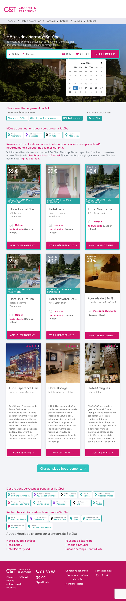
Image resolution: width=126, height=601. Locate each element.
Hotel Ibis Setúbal (22, 209)
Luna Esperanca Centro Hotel (30, 388)
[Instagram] (97, 575)
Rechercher (105, 54)
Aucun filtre (95, 118)
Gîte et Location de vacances (45, 118)
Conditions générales (76, 570)
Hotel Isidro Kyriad (18, 549)
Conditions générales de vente (78, 577)
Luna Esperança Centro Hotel (84, 549)
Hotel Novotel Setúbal (104, 209)
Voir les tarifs (22, 452)
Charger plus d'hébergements (61, 468)
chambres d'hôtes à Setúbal (44, 155)
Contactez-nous (104, 570)
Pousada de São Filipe (103, 298)
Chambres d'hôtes (17, 118)
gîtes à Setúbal (30, 158)
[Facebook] (102, 575)
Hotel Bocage (58, 388)
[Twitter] (107, 575)
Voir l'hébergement (22, 245)
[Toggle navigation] (120, 6)
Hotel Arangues (99, 388)
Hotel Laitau (57, 209)
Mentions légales (74, 583)
